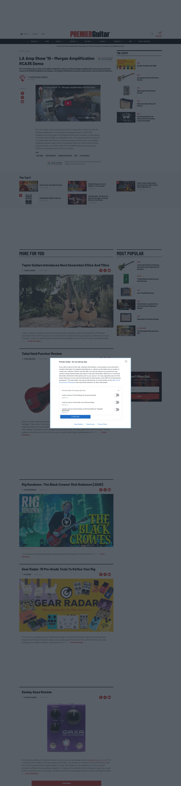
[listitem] (90, 390)
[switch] (116, 395)
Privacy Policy (102, 424)
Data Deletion (78, 424)
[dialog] (90, 393)
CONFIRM (75, 416)
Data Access (90, 424)
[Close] (127, 362)
